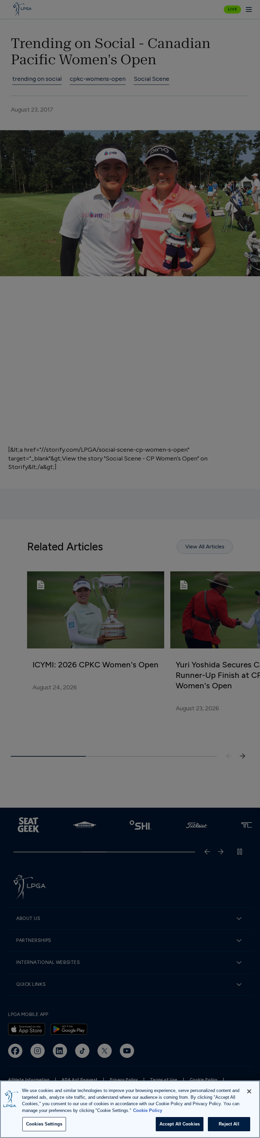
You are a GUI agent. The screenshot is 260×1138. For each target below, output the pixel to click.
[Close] (249, 1091)
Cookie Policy (147, 1110)
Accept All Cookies (179, 1124)
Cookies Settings (44, 1124)
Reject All (229, 1124)
